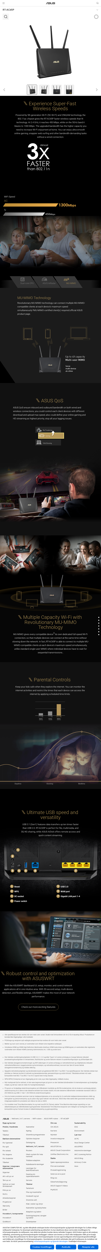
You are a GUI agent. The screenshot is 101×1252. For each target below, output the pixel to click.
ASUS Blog (78, 1158)
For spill (6, 1147)
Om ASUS (54, 1127)
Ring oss (53, 1178)
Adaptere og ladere (33, 1212)
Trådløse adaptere (33, 1160)
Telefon (5, 1131)
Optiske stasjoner (33, 1139)
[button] (3, 3)
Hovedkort (7, 1218)
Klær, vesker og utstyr (34, 1204)
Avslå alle (66, 1247)
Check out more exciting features (38, 1007)
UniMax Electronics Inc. (59, 1154)
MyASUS (54, 1190)
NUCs (5, 1194)
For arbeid (7, 1151)
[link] (50, 3)
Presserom (54, 1143)
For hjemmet (7, 1143)
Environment (79, 1131)
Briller (5, 1210)
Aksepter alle (88, 1247)
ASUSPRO (78, 1147)
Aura (76, 1166)
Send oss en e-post (57, 1174)
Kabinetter (30, 1127)
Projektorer (7, 1202)
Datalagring (30, 1143)
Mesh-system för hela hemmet (34, 1155)
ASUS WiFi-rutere (51, 1119)
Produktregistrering (58, 1170)
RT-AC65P (8, 9)
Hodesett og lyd (32, 1196)
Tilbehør (6, 1135)
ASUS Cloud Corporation (60, 1150)
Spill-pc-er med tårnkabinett (9, 1185)
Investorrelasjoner (57, 1139)
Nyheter (53, 1135)
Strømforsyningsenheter (35, 1135)
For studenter (8, 1158)
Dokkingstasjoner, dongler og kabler (36, 1217)
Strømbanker (31, 1222)
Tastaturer (30, 1188)
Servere (29, 1180)
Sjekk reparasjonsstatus (59, 1162)
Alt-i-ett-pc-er (8, 1176)
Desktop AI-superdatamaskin (32, 1175)
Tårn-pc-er (7, 1180)
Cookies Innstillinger (42, 1247)
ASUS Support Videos (59, 1186)
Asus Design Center (82, 1143)
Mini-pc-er (7, 1190)
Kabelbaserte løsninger (35, 1164)
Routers (29, 1150)
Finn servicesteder (57, 1166)
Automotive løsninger (82, 1150)
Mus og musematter (34, 1192)
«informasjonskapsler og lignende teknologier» (51, 1241)
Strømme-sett (31, 1200)
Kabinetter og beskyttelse (36, 1208)
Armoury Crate (80, 1162)
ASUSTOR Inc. (56, 1146)
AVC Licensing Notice (82, 1154)
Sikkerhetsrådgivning (58, 1182)
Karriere (53, 1131)
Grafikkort (7, 1222)
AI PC (76, 1139)
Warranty (6, 1206)
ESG (76, 1127)
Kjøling (28, 1131)
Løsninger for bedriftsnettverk (32, 1169)
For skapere (7, 1155)
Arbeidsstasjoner (9, 1198)
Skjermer (6, 1172)
